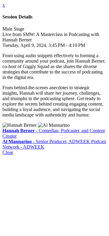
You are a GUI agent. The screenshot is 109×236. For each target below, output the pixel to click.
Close (7, 152)
